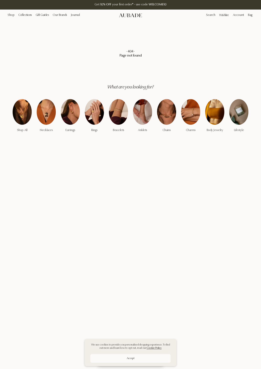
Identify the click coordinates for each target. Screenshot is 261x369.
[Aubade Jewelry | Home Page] (130, 15)
